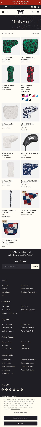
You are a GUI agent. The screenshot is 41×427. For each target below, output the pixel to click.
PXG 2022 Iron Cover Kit (30, 153)
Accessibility (6, 370)
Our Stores (5, 285)
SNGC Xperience (27, 289)
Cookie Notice (6, 363)
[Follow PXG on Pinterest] (14, 389)
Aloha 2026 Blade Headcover (8, 59)
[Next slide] (39, 2)
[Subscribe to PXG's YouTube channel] (18, 389)
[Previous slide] (1, 2)
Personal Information (28, 360)
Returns (23, 345)
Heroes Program (7, 324)
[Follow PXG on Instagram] (10, 389)
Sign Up (35, 266)
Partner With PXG (27, 331)
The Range (5, 306)
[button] (38, 12)
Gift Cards (5, 345)
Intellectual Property (8, 366)
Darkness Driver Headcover (27, 86)
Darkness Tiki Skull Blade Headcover (30, 182)
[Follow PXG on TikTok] (22, 389)
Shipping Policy (7, 342)
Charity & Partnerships (28, 292)
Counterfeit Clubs (8, 373)
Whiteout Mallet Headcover (7, 125)
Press (3, 295)
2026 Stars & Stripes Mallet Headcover (9, 241)
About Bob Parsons (28, 310)
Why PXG (24, 306)
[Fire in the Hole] (32, 7)
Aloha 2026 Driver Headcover (8, 86)
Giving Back (6, 292)
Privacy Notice (15, 409)
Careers (4, 289)
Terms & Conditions (28, 363)
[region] (20, 412)
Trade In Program (7, 331)
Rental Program (7, 328)
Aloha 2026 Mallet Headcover (28, 59)
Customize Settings (20, 412)
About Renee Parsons (9, 313)
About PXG (25, 285)
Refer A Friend (26, 324)
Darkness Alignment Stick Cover (9, 211)
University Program (27, 328)
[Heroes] (35, 7)
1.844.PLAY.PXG (7, 349)
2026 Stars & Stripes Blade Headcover (28, 211)
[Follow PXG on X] (6, 389)
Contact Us (25, 349)
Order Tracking (26, 342)
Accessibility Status (28, 370)
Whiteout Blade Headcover (7, 154)
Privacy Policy (6, 360)
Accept (20, 423)
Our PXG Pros (6, 310)
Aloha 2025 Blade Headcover (27, 125)
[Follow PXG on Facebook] (3, 389)
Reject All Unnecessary (20, 418)
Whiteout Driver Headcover (7, 182)
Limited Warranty (27, 366)
